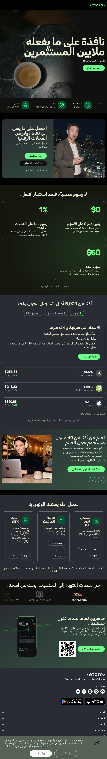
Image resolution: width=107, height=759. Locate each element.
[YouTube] (78, 691)
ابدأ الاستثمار (93, 68)
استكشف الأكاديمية (90, 472)
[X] (84, 691)
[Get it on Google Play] (72, 701)
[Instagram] (96, 691)
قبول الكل (41, 753)
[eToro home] (97, 5)
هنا (40, 286)
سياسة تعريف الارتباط (39, 746)
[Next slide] (92, 483)
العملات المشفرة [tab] (56, 313)
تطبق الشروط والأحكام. (36, 170)
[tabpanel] (53, 371)
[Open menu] (3, 5)
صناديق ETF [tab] (32, 313)
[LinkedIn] (90, 691)
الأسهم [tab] (77, 313)
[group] (53, 462)
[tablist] (53, 313)
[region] (53, 747)
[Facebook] (102, 691)
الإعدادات (66, 753)
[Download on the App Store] (95, 701)
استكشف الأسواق (33, 163)
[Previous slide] (101, 483)
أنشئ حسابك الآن (91, 649)
